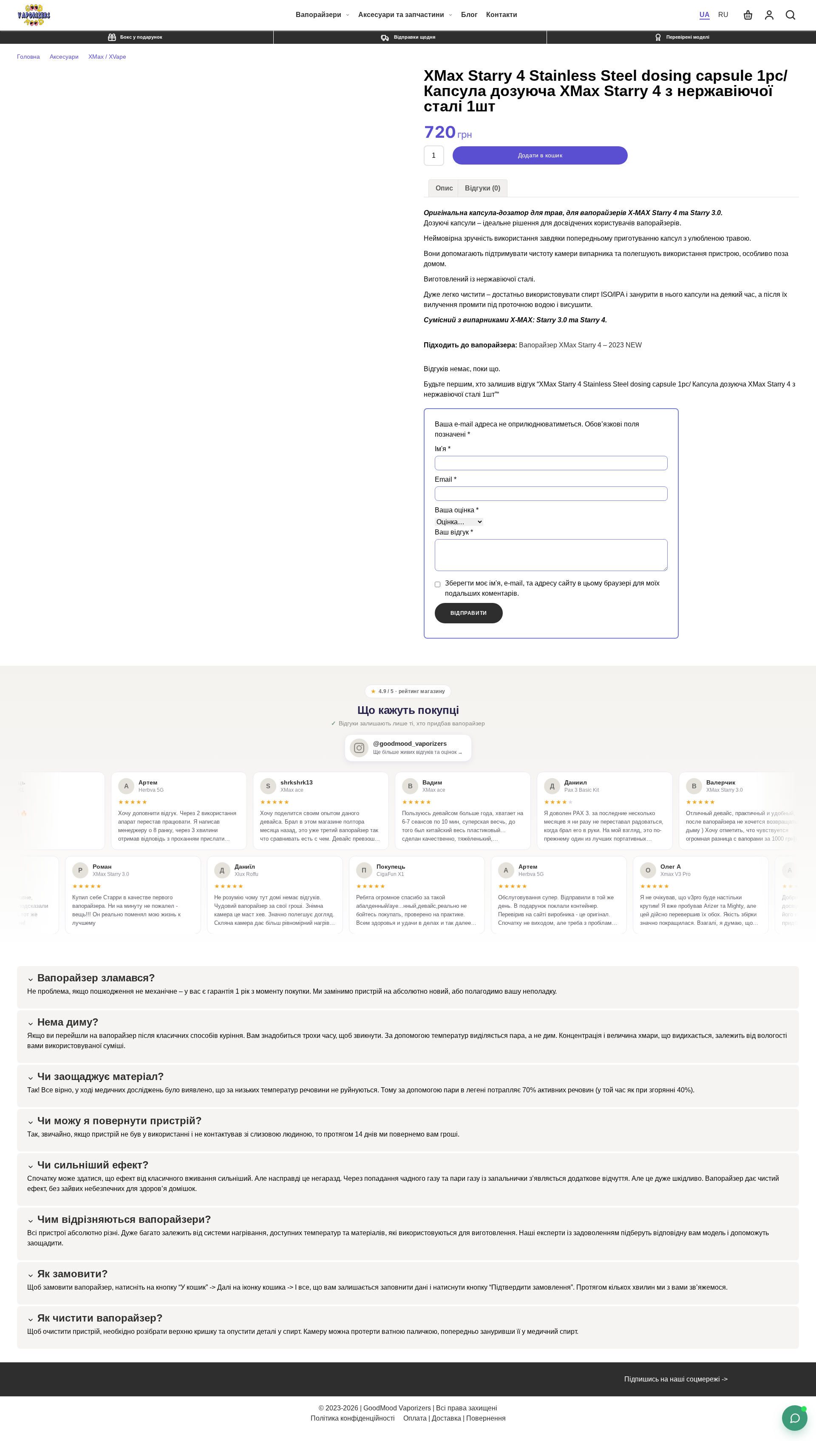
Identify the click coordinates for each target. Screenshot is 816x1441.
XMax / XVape (107, 56)
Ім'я (442, 448)
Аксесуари (64, 56)
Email (445, 479)
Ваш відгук (454, 532)
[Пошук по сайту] (790, 14)
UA (705, 14)
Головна (28, 56)
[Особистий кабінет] (769, 15)
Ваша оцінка (457, 510)
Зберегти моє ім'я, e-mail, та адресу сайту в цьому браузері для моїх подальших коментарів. (552, 588)
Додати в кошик (540, 155)
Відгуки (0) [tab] (482, 188)
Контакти (501, 14)
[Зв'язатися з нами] (795, 1418)
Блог (469, 14)
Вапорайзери (318, 14)
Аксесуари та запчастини (401, 14)
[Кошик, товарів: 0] (748, 14)
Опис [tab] (444, 188)
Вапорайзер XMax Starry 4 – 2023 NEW (580, 345)
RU (723, 14)
